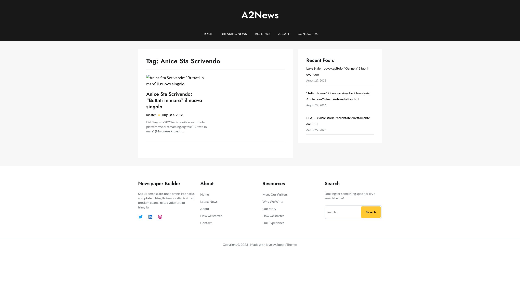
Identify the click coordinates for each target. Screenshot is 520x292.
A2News (260, 15)
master (151, 115)
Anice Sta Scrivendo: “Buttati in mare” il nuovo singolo (174, 100)
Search (371, 212)
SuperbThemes (286, 244)
